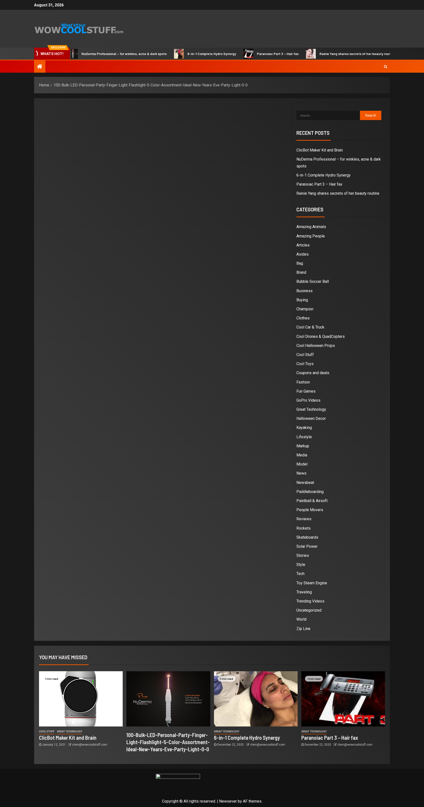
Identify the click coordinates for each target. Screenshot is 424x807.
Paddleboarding (310, 491)
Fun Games (306, 391)
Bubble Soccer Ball (312, 281)
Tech (300, 573)
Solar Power (307, 546)
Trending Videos (310, 601)
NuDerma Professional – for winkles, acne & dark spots (109, 54)
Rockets (303, 528)
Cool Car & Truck (310, 327)
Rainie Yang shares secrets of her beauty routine (343, 54)
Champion (304, 309)
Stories (302, 555)
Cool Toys (305, 363)
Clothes (303, 318)
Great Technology (311, 409)
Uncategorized (308, 610)
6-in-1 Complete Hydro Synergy (197, 54)
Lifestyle (304, 437)
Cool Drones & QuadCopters (320, 336)
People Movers (309, 509)
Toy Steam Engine (311, 583)
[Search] (386, 66)
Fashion (303, 382)
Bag (299, 263)
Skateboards (307, 537)
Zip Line (303, 628)
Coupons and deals (312, 372)
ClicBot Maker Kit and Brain (319, 150)
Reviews (303, 519)
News (301, 473)
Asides (302, 254)
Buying (302, 300)
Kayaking (304, 427)
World (301, 619)
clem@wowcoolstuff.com (89, 744)
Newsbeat (305, 482)
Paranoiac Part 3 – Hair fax (263, 54)
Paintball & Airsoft (312, 500)
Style (300, 564)
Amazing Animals (311, 226)
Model (301, 464)
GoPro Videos (308, 400)
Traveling (304, 592)
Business (304, 290)
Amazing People (310, 236)
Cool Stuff (305, 354)
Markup (302, 446)
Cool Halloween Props (315, 345)
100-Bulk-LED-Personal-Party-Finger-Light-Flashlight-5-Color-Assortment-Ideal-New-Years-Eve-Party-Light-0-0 (168, 742)
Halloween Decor (311, 418)
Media (301, 455)
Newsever (228, 801)
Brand (301, 272)
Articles (303, 245)
